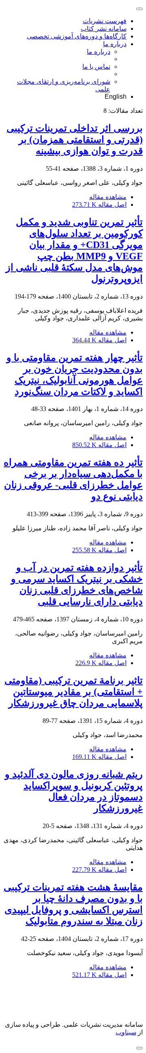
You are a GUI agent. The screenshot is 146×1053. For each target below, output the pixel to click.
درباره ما (115, 43)
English (116, 96)
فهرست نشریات (105, 20)
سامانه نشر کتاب (104, 28)
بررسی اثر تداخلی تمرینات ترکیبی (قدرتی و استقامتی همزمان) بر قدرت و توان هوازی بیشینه (74, 139)
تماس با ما (96, 66)
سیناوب (126, 1032)
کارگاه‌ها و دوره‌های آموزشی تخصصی (77, 36)
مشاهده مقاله (108, 196)
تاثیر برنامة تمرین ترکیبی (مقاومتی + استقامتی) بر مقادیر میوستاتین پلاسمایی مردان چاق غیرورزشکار (73, 691)
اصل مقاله (99, 204)
